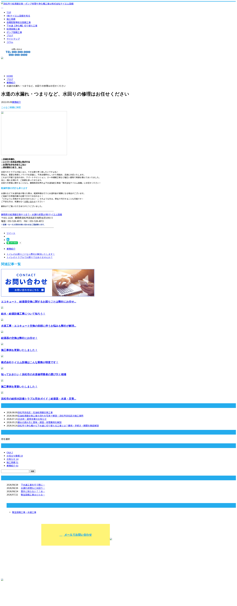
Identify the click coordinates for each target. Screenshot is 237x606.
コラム (10, 42)
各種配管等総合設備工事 (19, 22)
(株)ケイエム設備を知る (18, 15)
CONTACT (10, 58)
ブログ (10, 35)
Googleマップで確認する (14, 591)
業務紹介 (16, 102)
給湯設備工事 (13, 28)
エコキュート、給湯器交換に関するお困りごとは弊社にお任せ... (38, 301)
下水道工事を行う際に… (33, 484)
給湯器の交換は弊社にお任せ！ (19, 338)
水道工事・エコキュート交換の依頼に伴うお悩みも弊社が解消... (38, 325)
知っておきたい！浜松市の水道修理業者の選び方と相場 (33, 374)
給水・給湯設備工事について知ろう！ (23, 313)
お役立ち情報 (15, 455)
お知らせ (12, 459)
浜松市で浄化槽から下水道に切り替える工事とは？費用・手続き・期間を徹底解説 (58, 425)
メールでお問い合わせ (78, 535)
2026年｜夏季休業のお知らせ (32, 419)
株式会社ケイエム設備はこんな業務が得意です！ (29, 362)
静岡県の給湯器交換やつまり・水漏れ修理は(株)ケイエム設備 (31, 214)
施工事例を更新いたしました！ (19, 350)
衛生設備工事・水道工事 (24, 512)
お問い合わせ (30, 201)
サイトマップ (13, 38)
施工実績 (11, 19)
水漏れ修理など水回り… (33, 488)
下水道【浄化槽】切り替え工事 (22, 25)
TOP (9, 12)
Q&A (10, 452)
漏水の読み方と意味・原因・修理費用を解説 (39, 422)
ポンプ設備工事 (14, 32)
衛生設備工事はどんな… (33, 494)
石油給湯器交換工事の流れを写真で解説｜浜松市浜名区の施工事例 (50, 415)
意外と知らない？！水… (33, 491)
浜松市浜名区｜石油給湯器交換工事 (35, 412)
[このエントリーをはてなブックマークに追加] (8, 239)
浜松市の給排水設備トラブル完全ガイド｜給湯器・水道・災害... (38, 398)
